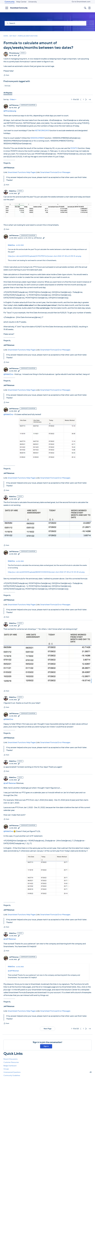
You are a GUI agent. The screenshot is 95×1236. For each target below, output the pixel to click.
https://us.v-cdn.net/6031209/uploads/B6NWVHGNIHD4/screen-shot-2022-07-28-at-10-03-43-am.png (46, 572)
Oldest (12, 99)
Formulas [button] (7, 86)
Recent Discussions (10, 1059)
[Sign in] (89, 8)
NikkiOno (12, 191)
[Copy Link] (18, 55)
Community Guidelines (11, 1075)
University (32, 1)
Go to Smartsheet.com (81, 1)
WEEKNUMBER (37, 138)
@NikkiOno (8, 374)
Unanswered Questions (47, 1072)
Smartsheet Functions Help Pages (22, 172)
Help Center (21, 1)
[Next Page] (86, 99)
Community (9, 1)
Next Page (47, 1029)
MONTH (74, 148)
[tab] (8, 93)
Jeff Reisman (14, 105)
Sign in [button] (46, 1046)
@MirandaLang (9, 111)
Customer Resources (11, 1062)
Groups (6, 1069)
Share (6, 75)
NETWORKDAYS (42, 130)
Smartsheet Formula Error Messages (55, 172)
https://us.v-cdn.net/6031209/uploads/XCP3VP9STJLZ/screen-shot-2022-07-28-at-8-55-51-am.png (44, 256)
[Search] (85, 8)
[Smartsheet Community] (19, 8)
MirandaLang (14, 53)
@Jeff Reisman (9, 783)
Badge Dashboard (9, 1066)
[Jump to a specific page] (90, 99)
